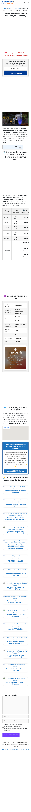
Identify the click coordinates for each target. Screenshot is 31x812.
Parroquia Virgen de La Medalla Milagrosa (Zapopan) (15, 518)
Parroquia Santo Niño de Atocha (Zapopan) (15, 642)
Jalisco (10, 8)
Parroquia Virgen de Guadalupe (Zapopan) (15, 560)
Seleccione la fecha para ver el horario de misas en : (15, 63)
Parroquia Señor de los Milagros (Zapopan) (15, 588)
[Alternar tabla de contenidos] (19, 147)
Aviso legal (5, 749)
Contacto (26, 749)
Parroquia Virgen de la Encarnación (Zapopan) (15, 532)
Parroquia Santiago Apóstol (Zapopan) (15, 669)
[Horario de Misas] (8, 2)
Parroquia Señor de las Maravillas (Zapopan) (15, 601)
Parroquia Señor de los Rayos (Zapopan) (15, 574)
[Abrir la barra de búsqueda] (24, 2)
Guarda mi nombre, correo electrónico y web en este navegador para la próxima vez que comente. (16, 727)
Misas (5, 8)
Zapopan (17, 8)
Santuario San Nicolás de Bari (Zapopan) (15, 491)
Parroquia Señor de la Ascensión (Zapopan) (15, 628)
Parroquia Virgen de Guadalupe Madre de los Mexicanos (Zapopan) (15, 546)
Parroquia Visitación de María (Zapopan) (15, 505)
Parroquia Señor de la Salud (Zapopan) (16, 615)
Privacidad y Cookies (16, 749)
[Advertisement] (15, 33)
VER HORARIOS (16, 73)
